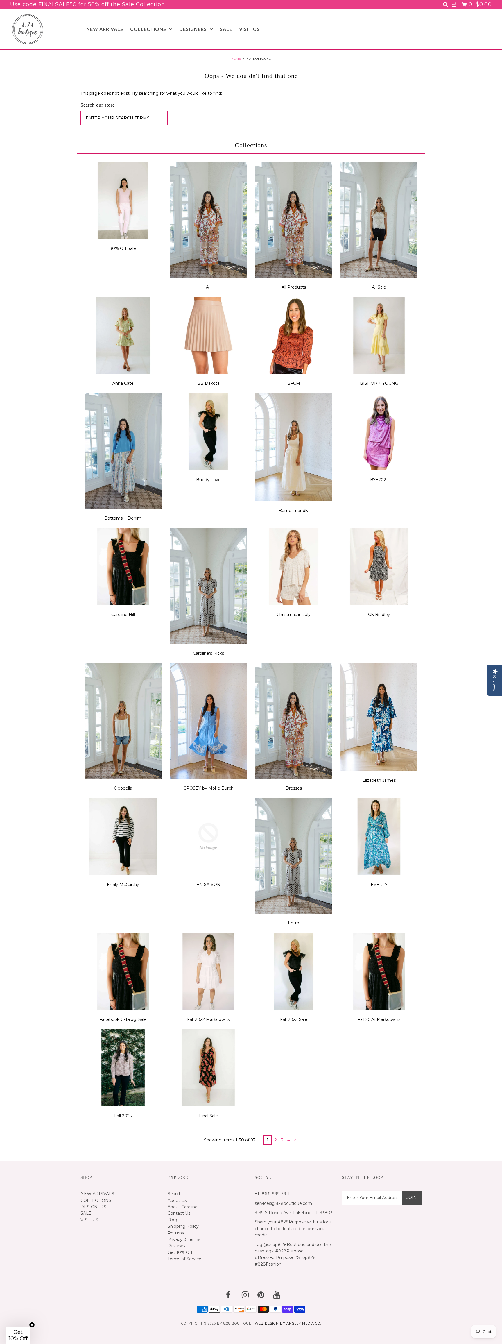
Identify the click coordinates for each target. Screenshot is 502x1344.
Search (175, 1193)
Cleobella (123, 788)
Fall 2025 (123, 1115)
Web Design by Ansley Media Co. (288, 1323)
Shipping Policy (183, 1226)
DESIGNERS (193, 29)
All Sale (379, 287)
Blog (172, 1220)
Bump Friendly (294, 510)
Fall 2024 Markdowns (379, 1019)
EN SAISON (208, 884)
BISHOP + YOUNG (379, 383)
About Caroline (183, 1206)
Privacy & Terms (184, 1239)
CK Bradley (379, 614)
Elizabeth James (379, 780)
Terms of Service (184, 1258)
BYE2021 (379, 479)
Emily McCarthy (123, 884)
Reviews (176, 1245)
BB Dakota (208, 383)
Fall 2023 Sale (293, 1019)
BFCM (293, 383)
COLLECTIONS (148, 29)
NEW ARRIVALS (104, 29)
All (208, 287)
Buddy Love (208, 479)
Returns (176, 1233)
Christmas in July (294, 614)
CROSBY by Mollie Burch (208, 788)
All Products (294, 287)
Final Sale (208, 1115)
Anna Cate (123, 383)
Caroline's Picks (208, 653)
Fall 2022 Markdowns (208, 1019)
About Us (177, 1200)
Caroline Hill (123, 614)
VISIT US (249, 29)
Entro (293, 923)
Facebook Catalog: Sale (123, 1019)
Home (236, 58)
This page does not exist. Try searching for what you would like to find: (151, 93)
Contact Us (179, 1213)
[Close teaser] (32, 1325)
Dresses (294, 788)
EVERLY (379, 884)
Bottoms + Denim (122, 518)
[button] (18, 1335)
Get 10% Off (180, 1252)
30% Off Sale (123, 248)
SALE (226, 29)
